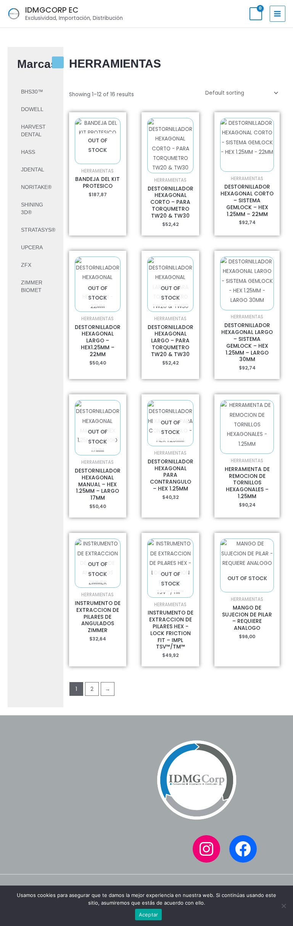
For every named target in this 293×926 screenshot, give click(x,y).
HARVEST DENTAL (33, 130)
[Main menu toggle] (277, 13)
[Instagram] (206, 849)
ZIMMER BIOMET (31, 286)
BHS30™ (32, 92)
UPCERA (32, 247)
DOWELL (32, 109)
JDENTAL (32, 170)
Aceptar (148, 914)
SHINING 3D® (32, 208)
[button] (58, 62)
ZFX (26, 265)
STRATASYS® (38, 230)
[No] (283, 906)
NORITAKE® (36, 187)
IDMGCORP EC (52, 10)
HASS (28, 152)
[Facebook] (243, 849)
